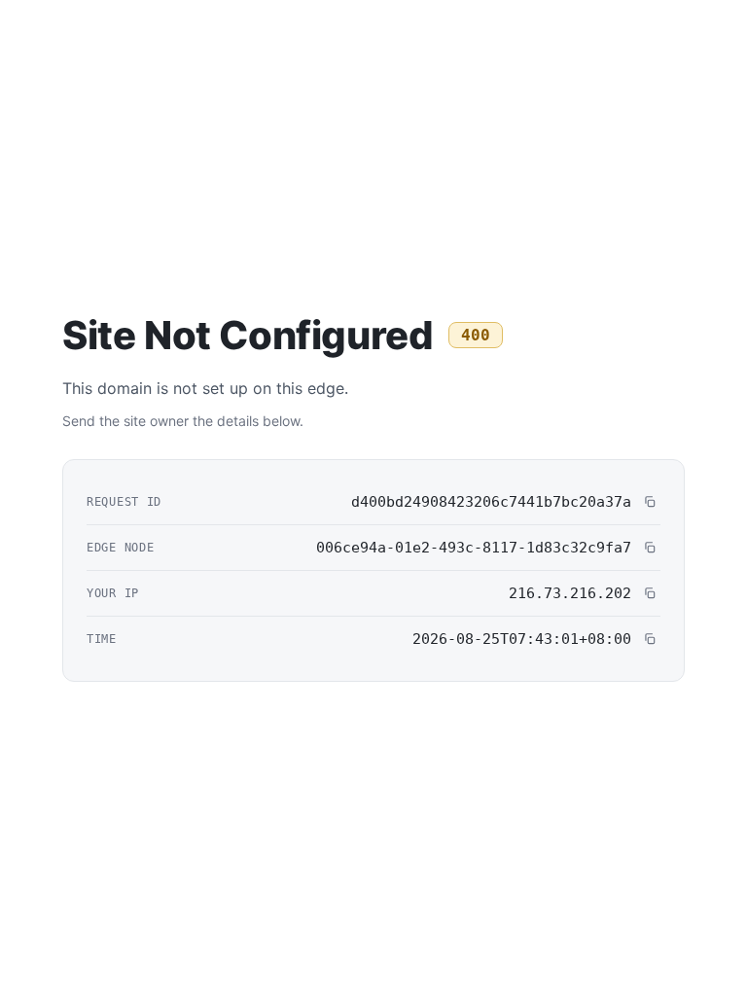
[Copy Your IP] (649, 593)
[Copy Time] (649, 639)
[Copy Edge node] (649, 547)
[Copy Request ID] (649, 502)
